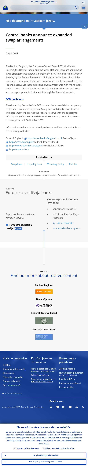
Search (76, 8)
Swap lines (16, 164)
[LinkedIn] (57, 407)
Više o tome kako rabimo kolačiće (59, 448)
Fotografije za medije (13, 377)
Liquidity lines (34, 164)
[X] (51, 407)
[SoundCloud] (76, 407)
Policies (73, 164)
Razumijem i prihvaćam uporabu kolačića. (45, 462)
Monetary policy (55, 164)
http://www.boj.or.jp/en (21, 142)
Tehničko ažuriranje (40, 375)
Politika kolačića (67, 379)
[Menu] (83, 7)
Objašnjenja (8, 373)
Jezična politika (66, 387)
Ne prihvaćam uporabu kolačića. (46, 455)
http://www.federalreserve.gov (25, 146)
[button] (83, 2)
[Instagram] (63, 407)
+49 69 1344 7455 (65, 223)
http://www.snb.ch (19, 150)
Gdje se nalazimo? (11, 385)
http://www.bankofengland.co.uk (45, 138)
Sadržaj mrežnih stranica (13, 393)
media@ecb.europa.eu (68, 228)
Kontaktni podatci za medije (19, 227)
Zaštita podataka (67, 369)
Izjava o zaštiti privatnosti (28, 448)
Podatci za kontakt (11, 381)
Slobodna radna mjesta (14, 369)
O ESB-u (7, 365)
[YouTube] (70, 407)
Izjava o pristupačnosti (70, 383)
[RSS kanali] (83, 407)
